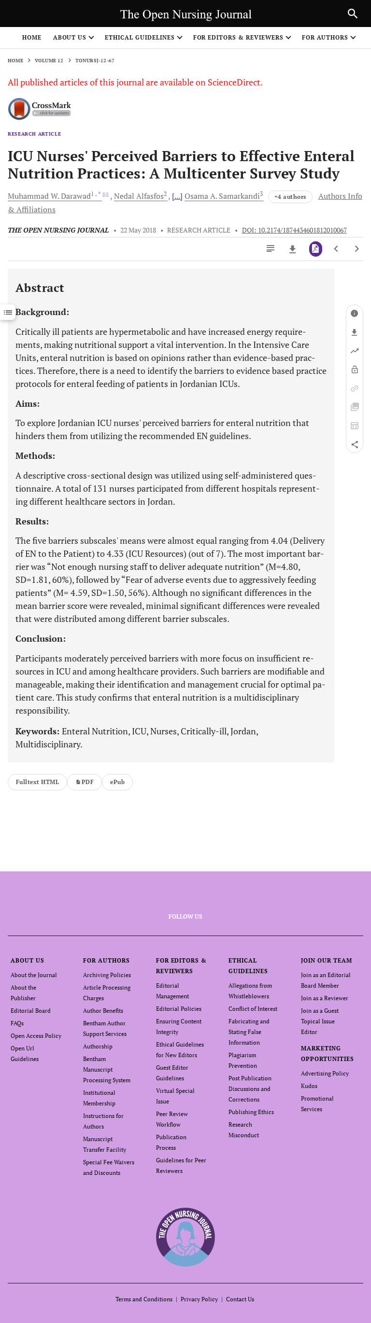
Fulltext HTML (37, 782)
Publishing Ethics (251, 1112)
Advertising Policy (325, 1073)
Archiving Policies (107, 974)
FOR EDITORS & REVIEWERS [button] (238, 37)
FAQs (17, 1023)
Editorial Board (31, 1010)
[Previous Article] (336, 249)
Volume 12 (49, 60)
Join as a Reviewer (324, 998)
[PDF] (315, 249)
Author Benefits (103, 1010)
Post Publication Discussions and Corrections (249, 1089)
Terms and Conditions (143, 1299)
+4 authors (290, 196)
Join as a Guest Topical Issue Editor (320, 1021)
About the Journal (34, 974)
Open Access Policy (36, 1035)
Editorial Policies (178, 1008)
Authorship (98, 1046)
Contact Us (240, 1299)
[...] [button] (177, 196)
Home (32, 37)
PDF (88, 782)
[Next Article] (356, 249)
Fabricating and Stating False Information (249, 1032)
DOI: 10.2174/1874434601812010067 (294, 230)
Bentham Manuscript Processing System (106, 1069)
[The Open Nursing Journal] (186, 1236)
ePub (117, 782)
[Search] (352, 13)
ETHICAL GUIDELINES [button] (139, 37)
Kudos (309, 1085)
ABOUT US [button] (70, 37)
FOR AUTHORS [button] (325, 37)
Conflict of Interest (252, 1008)
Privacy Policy (199, 1299)
